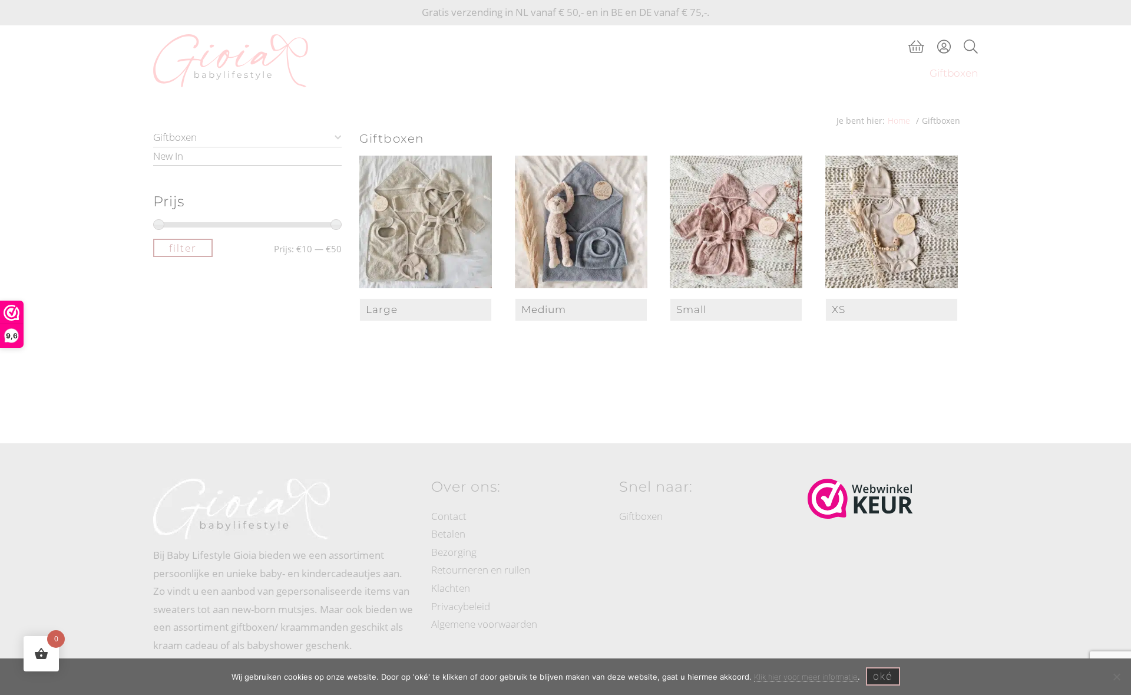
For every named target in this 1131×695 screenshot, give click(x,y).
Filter (183, 248)
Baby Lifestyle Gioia (166, 36)
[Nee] (1116, 677)
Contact (449, 516)
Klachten (450, 588)
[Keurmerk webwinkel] (860, 499)
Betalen (448, 534)
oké (883, 676)
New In (168, 156)
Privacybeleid (460, 606)
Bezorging (454, 552)
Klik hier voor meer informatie (806, 676)
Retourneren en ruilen (480, 570)
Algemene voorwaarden (484, 624)
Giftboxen (175, 137)
